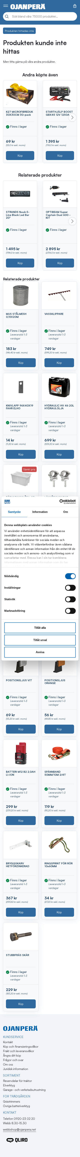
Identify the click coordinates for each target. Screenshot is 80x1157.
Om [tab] (65, 511)
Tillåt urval (40, 640)
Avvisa (40, 652)
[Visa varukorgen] (75, 6)
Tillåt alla (40, 627)
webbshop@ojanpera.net (19, 1129)
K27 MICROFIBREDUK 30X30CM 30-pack (19, 113)
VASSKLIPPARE (53, 313)
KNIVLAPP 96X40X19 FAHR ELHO (19, 407)
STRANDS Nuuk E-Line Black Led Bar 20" (17, 214)
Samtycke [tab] (14, 511)
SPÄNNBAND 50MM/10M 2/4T (55, 773)
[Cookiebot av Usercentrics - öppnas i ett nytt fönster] (59, 501)
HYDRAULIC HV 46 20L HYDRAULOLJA (59, 407)
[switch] (70, 588)
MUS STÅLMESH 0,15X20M (16, 315)
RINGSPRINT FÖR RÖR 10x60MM (58, 865)
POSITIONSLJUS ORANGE (54, 682)
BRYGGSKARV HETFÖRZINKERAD (17, 865)
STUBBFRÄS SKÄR (17, 955)
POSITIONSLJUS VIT (19, 680)
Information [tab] (40, 511)
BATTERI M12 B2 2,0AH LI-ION (20, 773)
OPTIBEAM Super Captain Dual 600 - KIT (58, 214)
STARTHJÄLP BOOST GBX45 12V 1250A (59, 113)
